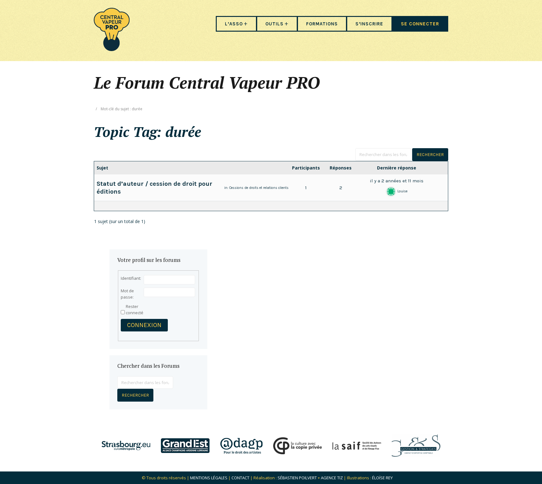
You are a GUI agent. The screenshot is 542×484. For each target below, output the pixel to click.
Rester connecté (134, 309)
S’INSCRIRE (369, 24)
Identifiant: (131, 278)
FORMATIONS (322, 24)
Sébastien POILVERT (297, 478)
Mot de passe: (127, 294)
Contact (240, 478)
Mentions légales (208, 478)
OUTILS (274, 24)
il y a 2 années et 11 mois (396, 181)
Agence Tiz (332, 478)
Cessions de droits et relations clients (259, 188)
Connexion (144, 325)
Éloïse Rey (382, 478)
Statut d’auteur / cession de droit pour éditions (154, 187)
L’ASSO (234, 24)
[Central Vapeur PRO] (112, 49)
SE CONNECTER (420, 24)
